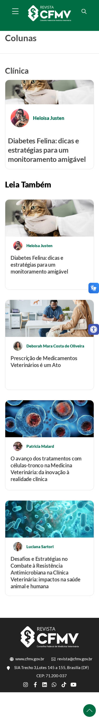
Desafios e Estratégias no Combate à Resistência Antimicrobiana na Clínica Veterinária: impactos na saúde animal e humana (46, 572)
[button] (93, 329)
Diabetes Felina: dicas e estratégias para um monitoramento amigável (47, 149)
